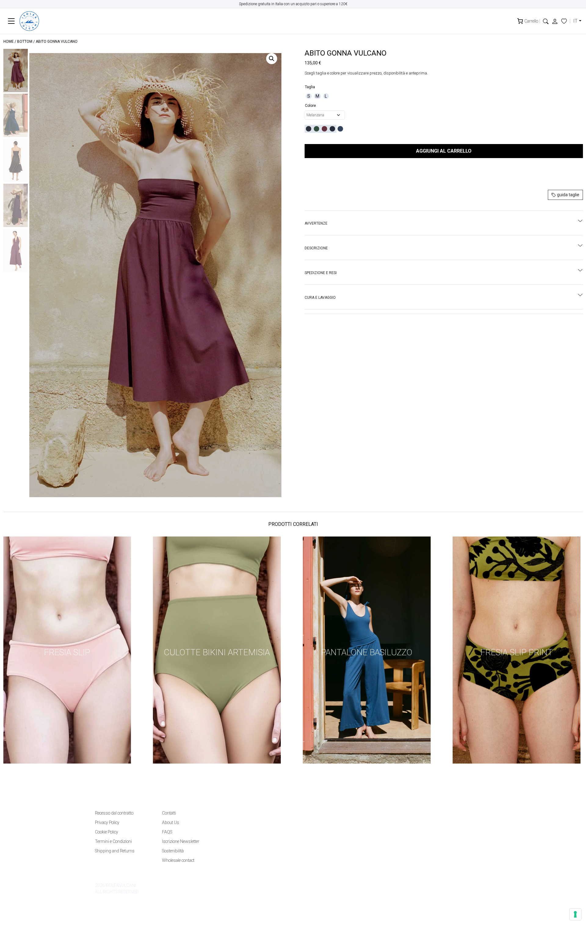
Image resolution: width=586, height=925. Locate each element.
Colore (310, 105)
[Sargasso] (340, 129)
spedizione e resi (321, 273)
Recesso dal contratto (114, 813)
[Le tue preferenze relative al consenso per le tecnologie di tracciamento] (575, 914)
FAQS (167, 831)
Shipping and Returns (115, 850)
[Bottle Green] (316, 129)
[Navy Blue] (332, 129)
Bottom (24, 41)
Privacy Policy (107, 822)
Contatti (169, 813)
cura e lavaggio (320, 297)
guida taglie (567, 194)
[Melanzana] (324, 129)
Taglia (310, 87)
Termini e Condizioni (113, 841)
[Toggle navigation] (11, 21)
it (575, 21)
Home (8, 41)
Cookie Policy (106, 831)
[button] (545, 21)
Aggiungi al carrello (444, 151)
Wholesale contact (178, 860)
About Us (170, 822)
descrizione (316, 248)
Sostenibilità (173, 850)
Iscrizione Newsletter (180, 841)
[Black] (309, 129)
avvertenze (316, 223)
